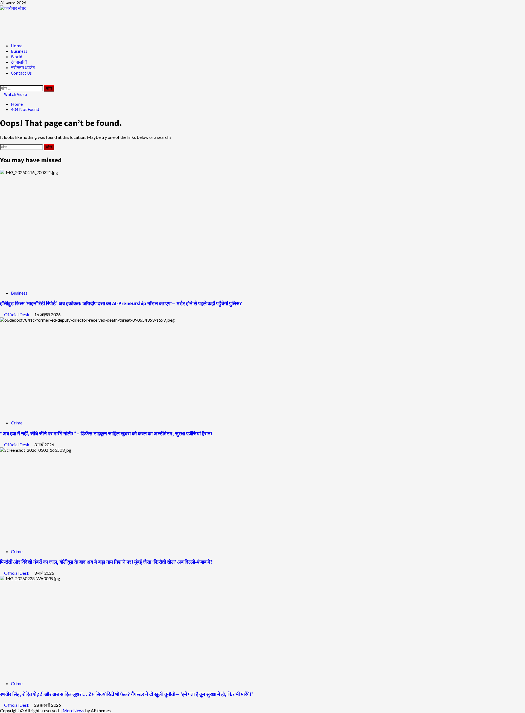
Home (16, 45)
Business (19, 51)
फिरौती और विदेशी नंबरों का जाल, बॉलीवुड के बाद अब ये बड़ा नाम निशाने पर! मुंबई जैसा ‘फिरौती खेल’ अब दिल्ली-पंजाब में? (106, 562)
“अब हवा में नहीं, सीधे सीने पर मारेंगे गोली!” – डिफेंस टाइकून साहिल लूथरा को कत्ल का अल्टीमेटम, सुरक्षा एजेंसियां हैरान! (106, 433)
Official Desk (17, 314)
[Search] (1, 82)
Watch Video (15, 94)
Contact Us (21, 73)
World (16, 56)
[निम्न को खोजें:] (22, 87)
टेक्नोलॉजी (19, 62)
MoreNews (73, 710)
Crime (16, 422)
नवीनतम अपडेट (23, 67)
